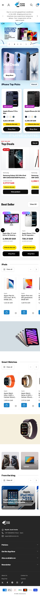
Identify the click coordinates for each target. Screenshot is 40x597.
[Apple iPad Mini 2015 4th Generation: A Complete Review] (18, 497)
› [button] (37, 230)
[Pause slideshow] (30, 44)
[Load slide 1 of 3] (14, 44)
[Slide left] (3, 16)
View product (15, 192)
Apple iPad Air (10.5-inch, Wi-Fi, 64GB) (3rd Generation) (10, 298)
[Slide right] (37, 16)
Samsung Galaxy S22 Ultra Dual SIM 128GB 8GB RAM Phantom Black (14, 176)
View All (33, 204)
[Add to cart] (6, 312)
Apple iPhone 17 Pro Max (10, 112)
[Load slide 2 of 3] (17, 44)
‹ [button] (2, 230)
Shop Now (9, 75)
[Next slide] (26, 44)
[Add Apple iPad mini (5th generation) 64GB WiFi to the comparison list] (33, 313)
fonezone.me (22, 593)
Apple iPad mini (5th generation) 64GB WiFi (26, 297)
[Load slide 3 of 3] (21, 44)
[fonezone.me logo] (6, 524)
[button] (3, 5)
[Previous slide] (9, 44)
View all (34, 84)
